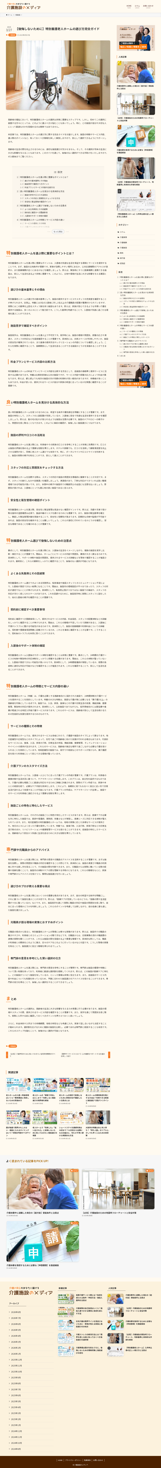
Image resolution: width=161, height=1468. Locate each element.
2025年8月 (16, 1383)
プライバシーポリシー (73, 1460)
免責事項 (87, 1460)
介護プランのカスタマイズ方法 (37, 226)
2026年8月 (16, 1312)
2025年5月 (16, 1401)
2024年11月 (16, 1436)
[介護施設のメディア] (23, 6)
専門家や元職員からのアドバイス (133, 341)
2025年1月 (16, 1425)
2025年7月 (16, 1389)
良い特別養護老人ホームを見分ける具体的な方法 (42, 191)
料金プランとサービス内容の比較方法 (40, 187)
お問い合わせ (98, 1460)
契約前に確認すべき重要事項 (36, 212)
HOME (60, 1460)
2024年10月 (16, 1442)
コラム (122, 232)
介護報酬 (123, 242)
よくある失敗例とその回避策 (36, 209)
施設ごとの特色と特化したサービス (136, 337)
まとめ (123, 356)
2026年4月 (16, 1335)
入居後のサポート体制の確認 (36, 215)
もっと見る (58, 231)
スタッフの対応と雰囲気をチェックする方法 (42, 198)
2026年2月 (16, 1347)
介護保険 (123, 237)
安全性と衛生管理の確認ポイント (38, 201)
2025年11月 (16, 1365)
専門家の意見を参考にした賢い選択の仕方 (138, 352)
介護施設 (12, 35)
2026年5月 (16, 1329)
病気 (121, 253)
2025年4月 (16, 1407)
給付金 (122, 258)
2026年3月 (16, 1341)
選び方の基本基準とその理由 (36, 180)
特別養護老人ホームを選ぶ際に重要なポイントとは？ (44, 177)
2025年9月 (16, 1377)
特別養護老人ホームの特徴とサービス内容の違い (42, 219)
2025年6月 (16, 1395)
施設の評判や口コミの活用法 (36, 194)
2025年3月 (16, 1413)
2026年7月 (16, 1317)
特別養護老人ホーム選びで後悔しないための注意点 (43, 205)
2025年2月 (16, 1419)
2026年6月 (16, 1323)
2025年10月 (16, 1371)
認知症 (122, 263)
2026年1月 (16, 1353)
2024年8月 (16, 1448)
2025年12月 (16, 1359)
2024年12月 (16, 1431)
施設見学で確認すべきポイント (37, 184)
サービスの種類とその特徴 (35, 223)
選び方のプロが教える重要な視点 (135, 344)
